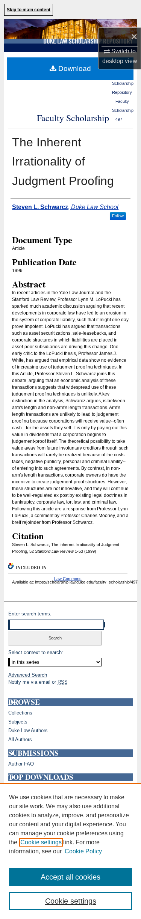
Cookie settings (41, 842)
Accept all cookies (70, 877)
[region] (70, 851)
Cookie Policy (83, 851)
